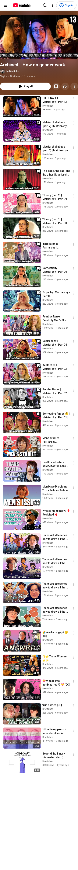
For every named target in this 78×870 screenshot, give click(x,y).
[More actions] (74, 86)
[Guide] (5, 5)
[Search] (45, 5)
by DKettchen (13, 71)
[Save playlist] (56, 86)
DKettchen (47, 105)
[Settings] (52, 5)
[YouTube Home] (21, 5)
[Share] (65, 86)
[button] (39, 37)
